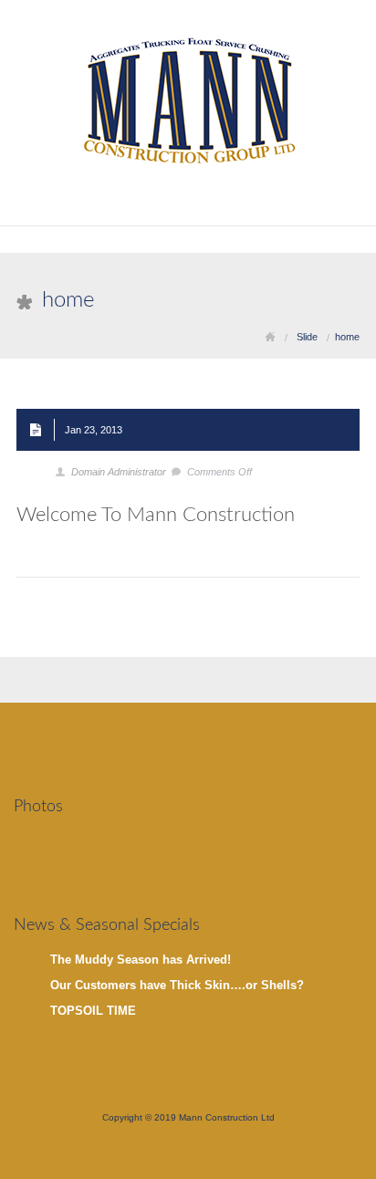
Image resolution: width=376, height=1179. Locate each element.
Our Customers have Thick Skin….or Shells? (177, 985)
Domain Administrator (118, 471)
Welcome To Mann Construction (155, 515)
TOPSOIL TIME (93, 1010)
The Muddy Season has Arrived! (140, 959)
